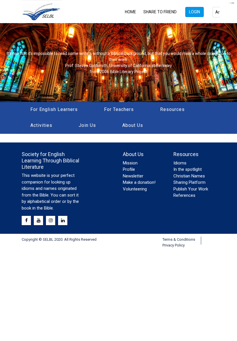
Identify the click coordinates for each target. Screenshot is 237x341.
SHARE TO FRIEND (160, 12)
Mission (130, 163)
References (184, 195)
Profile (129, 169)
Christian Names (189, 176)
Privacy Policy (173, 245)
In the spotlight (187, 169)
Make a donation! (139, 182)
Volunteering (135, 189)
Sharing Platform (189, 182)
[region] (118, 62)
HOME (130, 12)
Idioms (179, 163)
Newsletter (133, 176)
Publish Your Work (190, 189)
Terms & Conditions (178, 239)
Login (194, 12)
